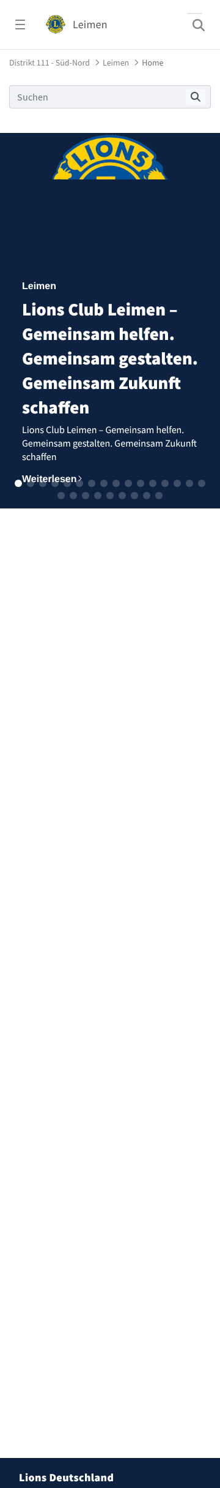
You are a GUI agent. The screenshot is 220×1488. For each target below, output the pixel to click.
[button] (18, 483)
